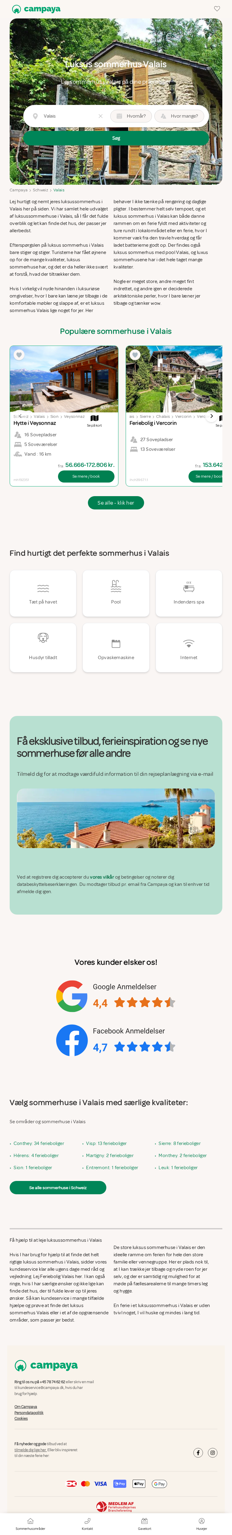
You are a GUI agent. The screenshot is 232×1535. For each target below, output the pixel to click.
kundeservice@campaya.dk (41, 1388)
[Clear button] (100, 116)
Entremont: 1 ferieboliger (112, 1168)
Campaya (18, 190)
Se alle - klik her (116, 502)
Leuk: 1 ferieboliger (178, 1168)
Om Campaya (25, 1407)
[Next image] (211, 416)
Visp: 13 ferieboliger (106, 1143)
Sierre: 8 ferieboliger (180, 1143)
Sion (54, 416)
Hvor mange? (184, 116)
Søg (116, 138)
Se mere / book (86, 476)
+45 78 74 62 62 (52, 1382)
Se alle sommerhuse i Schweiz (58, 1188)
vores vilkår (102, 877)
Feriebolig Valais (57, 1276)
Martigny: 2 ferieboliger (110, 1156)
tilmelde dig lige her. (30, 1450)
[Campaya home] (35, 9)
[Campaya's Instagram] (213, 1453)
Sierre (145, 416)
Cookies (21, 1418)
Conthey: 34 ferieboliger (39, 1143)
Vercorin (183, 416)
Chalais (163, 416)
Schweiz (40, 190)
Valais (58, 190)
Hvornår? (136, 116)
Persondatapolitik (29, 1412)
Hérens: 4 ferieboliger (36, 1156)
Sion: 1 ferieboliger (33, 1168)
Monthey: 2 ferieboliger (183, 1156)
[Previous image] (20, 416)
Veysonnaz (74, 416)
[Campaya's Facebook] (198, 1453)
